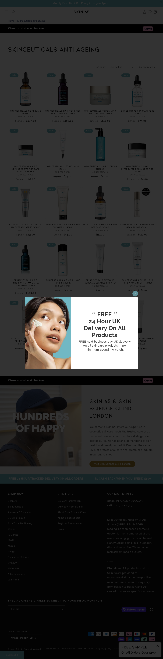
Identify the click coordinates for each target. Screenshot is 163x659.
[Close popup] (135, 293)
